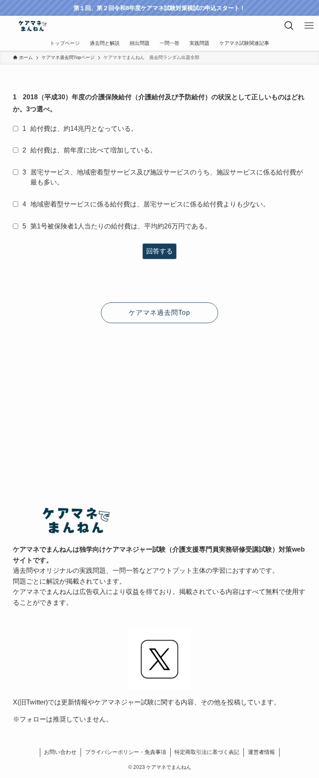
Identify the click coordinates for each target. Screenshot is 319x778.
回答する (159, 251)
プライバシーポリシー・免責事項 (125, 752)
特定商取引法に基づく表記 (206, 752)
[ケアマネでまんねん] (32, 26)
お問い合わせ (60, 752)
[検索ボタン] (289, 26)
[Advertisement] (160, 394)
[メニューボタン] (309, 26)
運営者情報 (261, 752)
